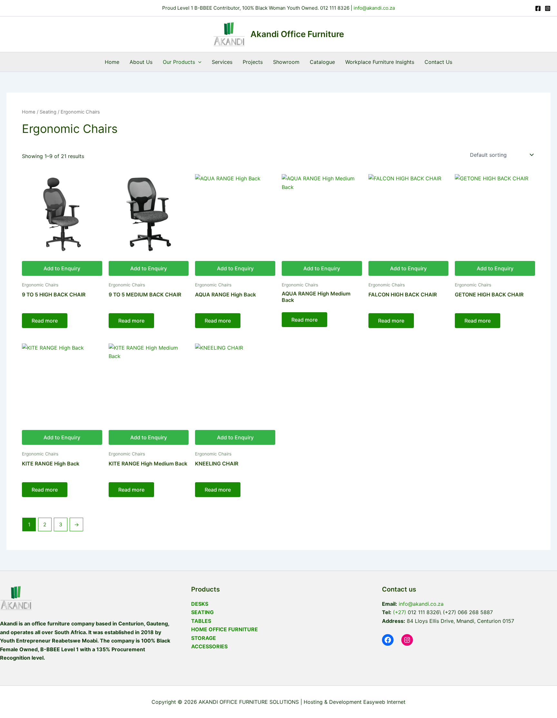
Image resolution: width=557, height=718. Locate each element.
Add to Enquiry (62, 268)
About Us (141, 62)
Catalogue (322, 62)
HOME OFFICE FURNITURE (224, 629)
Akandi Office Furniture (297, 34)
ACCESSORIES (209, 646)
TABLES (201, 621)
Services (222, 62)
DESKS (199, 604)
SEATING (202, 612)
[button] (198, 62)
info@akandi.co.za (373, 8)
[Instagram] (548, 8)
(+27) (399, 612)
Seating (48, 112)
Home (112, 62)
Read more (45, 320)
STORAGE (203, 638)
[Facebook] (538, 8)
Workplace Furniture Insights (379, 62)
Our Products (179, 62)
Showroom (286, 62)
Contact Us (438, 62)
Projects (253, 62)
